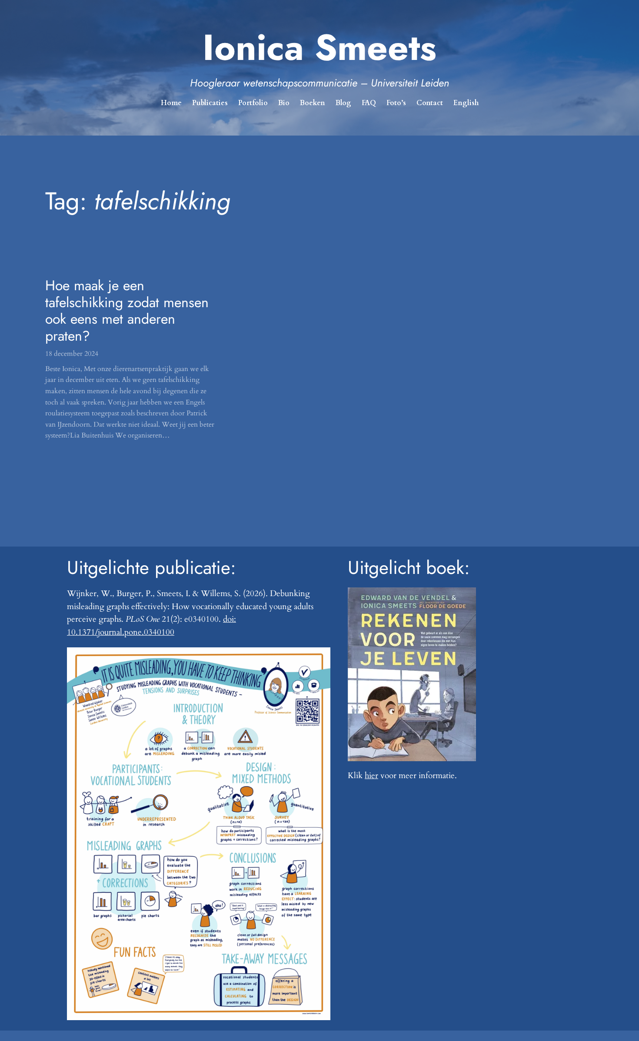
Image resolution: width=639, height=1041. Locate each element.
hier (371, 775)
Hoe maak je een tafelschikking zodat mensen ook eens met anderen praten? (127, 310)
